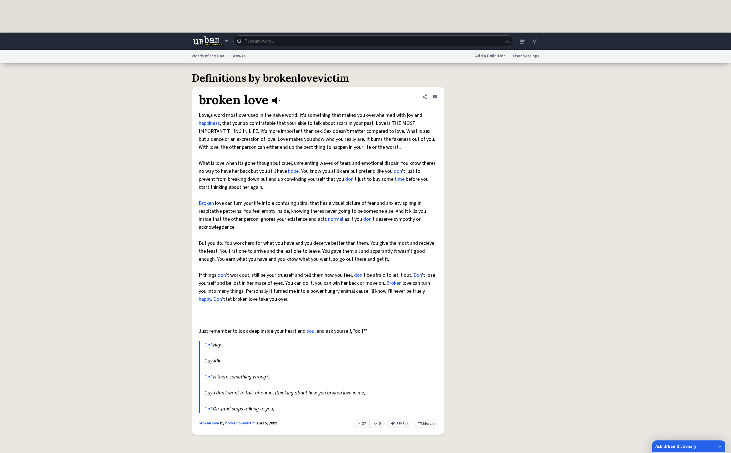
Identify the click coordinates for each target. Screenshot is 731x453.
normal (335, 219)
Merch (428, 423)
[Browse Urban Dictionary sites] (210, 41)
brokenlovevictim (240, 423)
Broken (206, 203)
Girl (208, 344)
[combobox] (373, 41)
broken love (209, 423)
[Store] (522, 41)
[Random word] (507, 41)
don (398, 171)
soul (311, 331)
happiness (209, 123)
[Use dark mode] (534, 41)
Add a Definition (490, 56)
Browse (238, 56)
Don (417, 275)
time (400, 179)
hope (293, 171)
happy (205, 299)
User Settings (526, 56)
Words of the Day (208, 56)
